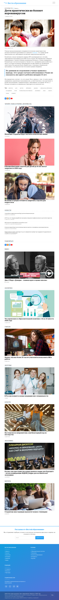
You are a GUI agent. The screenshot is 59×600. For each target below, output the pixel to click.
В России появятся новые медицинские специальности (26, 396)
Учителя (12, 219)
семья (44, 90)
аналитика (11, 88)
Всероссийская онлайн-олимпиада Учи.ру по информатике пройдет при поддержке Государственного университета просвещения (28, 232)
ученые (7, 93)
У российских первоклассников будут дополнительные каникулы (19, 213)
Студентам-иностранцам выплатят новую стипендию (26, 512)
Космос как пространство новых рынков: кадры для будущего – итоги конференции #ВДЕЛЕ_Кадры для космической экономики (29, 473)
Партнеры (7, 572)
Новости (7, 551)
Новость (16, 8)
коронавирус (37, 90)
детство (21, 88)
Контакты (7, 570)
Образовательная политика (38, 551)
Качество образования (15, 224)
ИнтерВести (9, 8)
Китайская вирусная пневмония (25, 90)
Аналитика (8, 554)
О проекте (7, 569)
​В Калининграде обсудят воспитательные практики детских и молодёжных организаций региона (26, 227)
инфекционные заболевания (46, 88)
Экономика (34, 553)
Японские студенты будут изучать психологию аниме (26, 134)
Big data (33, 558)
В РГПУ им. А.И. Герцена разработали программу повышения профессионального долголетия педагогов (28, 218)
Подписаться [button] (39, 537)
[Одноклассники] (7, 98)
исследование (9, 90)
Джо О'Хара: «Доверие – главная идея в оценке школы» (26, 280)
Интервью (7, 556)
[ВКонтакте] (5, 98)
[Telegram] (9, 98)
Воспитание (13, 228)
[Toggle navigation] (54, 3)
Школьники (13, 234)
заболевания (28, 88)
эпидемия (14, 93)
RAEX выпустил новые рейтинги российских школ (16, 222)
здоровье (36, 88)
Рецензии (7, 558)
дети (16, 88)
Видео (6, 560)
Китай (15, 90)
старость (50, 90)
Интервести (34, 556)
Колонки (7, 553)
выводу (35, 52)
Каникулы (12, 214)
